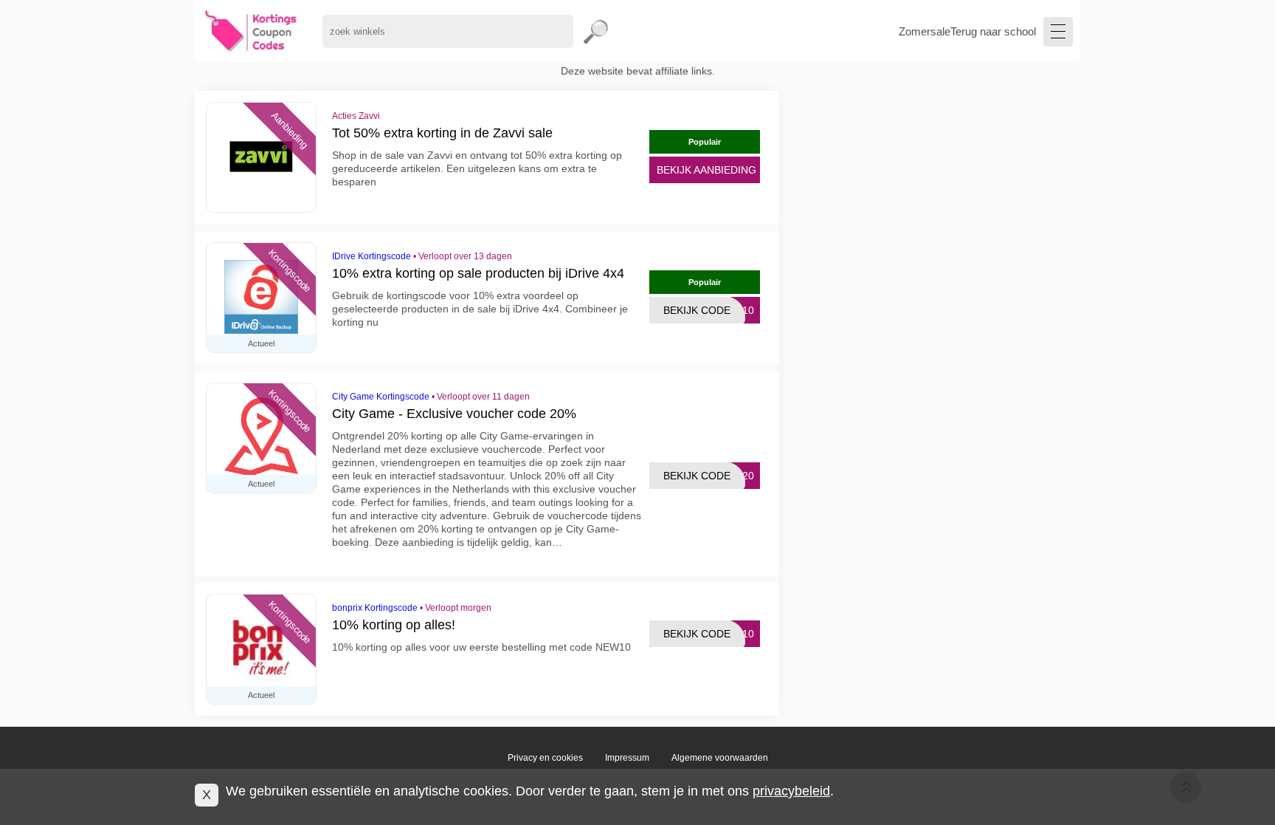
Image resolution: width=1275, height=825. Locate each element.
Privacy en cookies (545, 758)
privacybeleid (791, 791)
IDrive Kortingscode (371, 256)
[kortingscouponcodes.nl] (251, 31)
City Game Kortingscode (380, 396)
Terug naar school (993, 31)
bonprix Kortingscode (375, 608)
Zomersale (924, 31)
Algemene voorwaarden (719, 758)
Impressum (627, 758)
